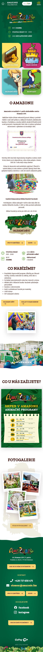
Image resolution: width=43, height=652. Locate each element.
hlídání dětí (8, 302)
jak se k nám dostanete (20, 566)
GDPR (30, 243)
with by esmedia (21, 645)
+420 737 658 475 (24, 580)
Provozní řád (13, 243)
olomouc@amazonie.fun (24, 585)
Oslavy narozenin (29, 302)
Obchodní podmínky (19, 623)
